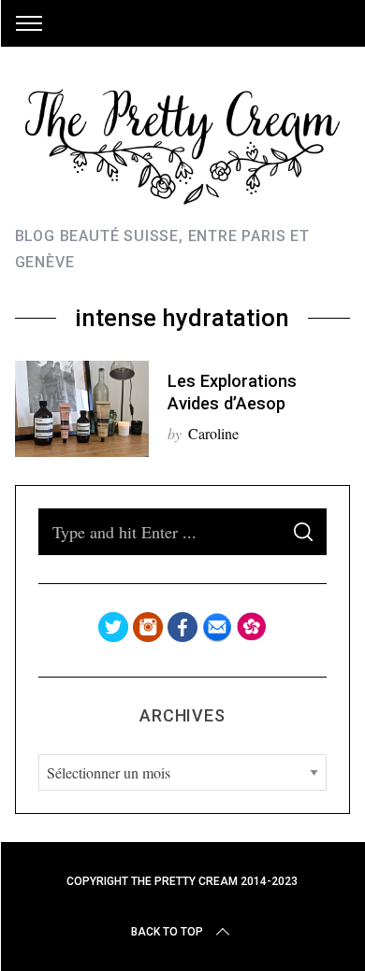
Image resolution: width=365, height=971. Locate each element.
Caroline (213, 433)
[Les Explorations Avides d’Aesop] (82, 408)
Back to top (167, 931)
